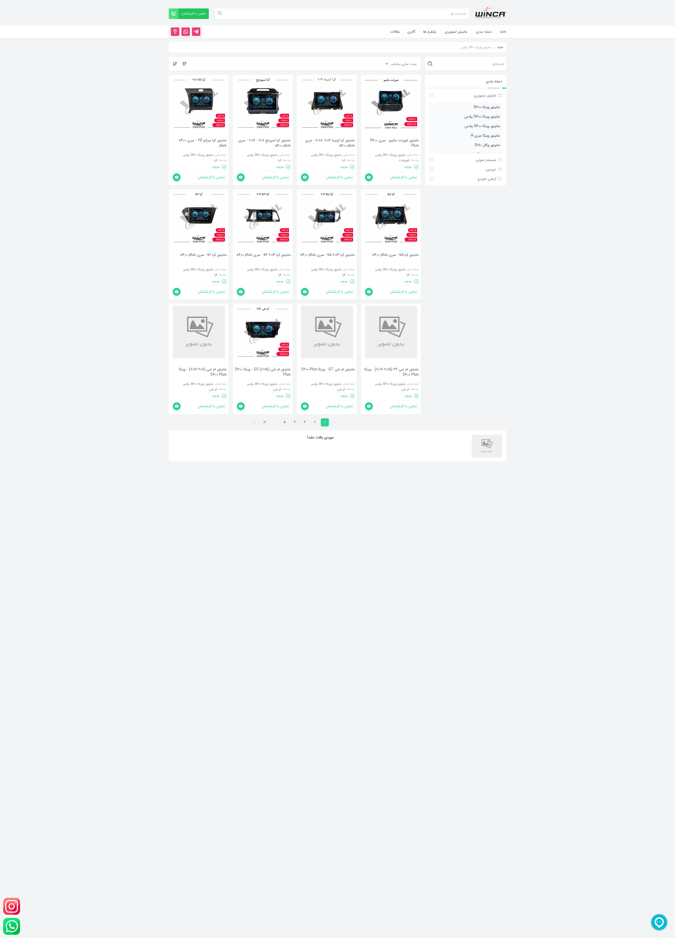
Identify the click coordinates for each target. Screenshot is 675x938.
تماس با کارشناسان (403, 177)
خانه (500, 47)
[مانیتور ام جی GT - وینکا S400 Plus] (328, 377)
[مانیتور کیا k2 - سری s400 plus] (203, 263)
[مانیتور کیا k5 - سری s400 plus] (395, 263)
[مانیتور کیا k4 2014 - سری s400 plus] (264, 263)
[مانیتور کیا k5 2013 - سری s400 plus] (327, 263)
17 (264, 422)
